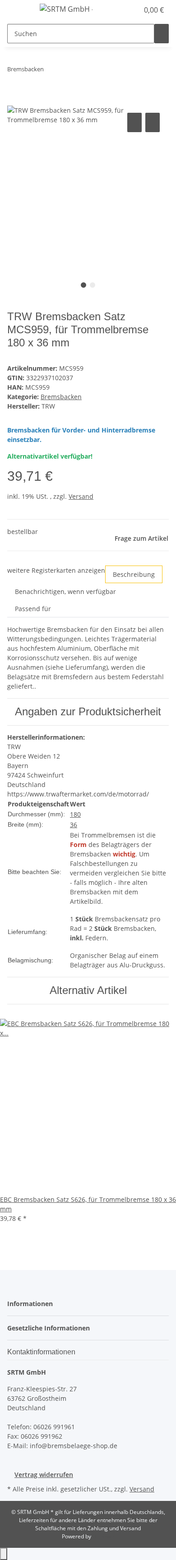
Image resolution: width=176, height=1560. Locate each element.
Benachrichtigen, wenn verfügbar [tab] (65, 591)
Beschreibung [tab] (134, 574)
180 (75, 814)
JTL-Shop (103, 1536)
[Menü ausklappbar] (18, 10)
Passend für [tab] (33, 608)
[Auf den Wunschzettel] (152, 122)
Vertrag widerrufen (43, 1474)
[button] (122, 10)
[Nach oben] (3, 1554)
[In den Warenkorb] (14, 101)
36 (73, 824)
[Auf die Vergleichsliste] (134, 122)
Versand (81, 496)
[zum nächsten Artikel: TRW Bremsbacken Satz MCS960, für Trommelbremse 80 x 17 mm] (67, 71)
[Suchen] (161, 33)
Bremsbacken (61, 396)
